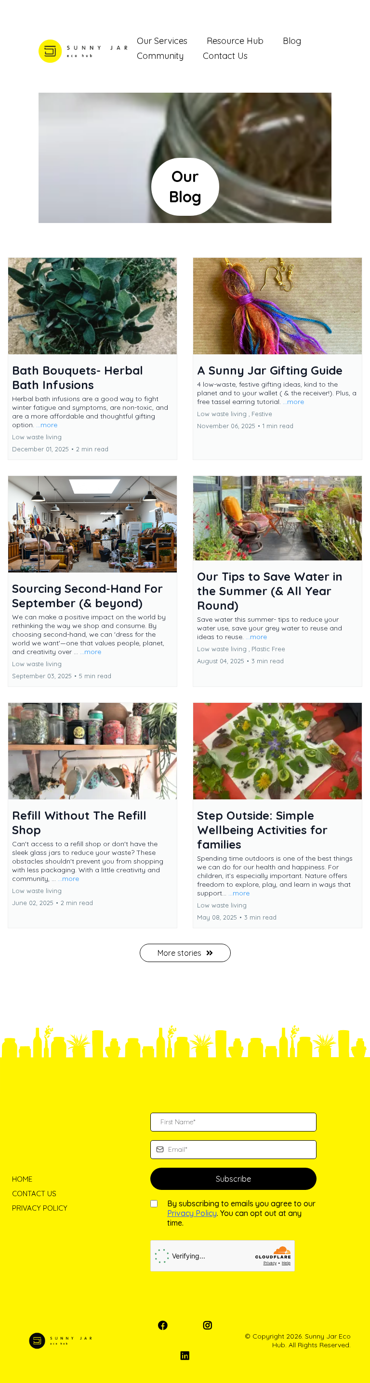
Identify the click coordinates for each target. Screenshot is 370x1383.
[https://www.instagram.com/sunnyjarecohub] (210, 1325)
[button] (92, 359)
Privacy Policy (192, 1213)
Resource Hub (235, 40)
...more (46, 424)
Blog (292, 40)
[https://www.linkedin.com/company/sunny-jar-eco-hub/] (187, 1355)
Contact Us (225, 55)
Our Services (162, 40)
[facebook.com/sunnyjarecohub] (165, 1325)
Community (160, 55)
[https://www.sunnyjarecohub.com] (83, 51)
